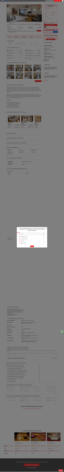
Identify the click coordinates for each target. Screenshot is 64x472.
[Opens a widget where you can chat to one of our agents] (60, 470)
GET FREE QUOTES (57, 0)
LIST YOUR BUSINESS (49, 0)
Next (31, 246)
